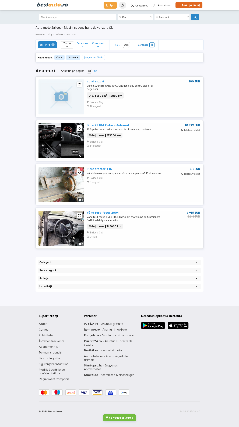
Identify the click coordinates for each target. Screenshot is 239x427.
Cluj (58, 57)
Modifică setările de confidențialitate (52, 371)
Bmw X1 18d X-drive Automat (108, 125)
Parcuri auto (164, 5)
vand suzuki (95, 81)
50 (95, 71)
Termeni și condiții (50, 352)
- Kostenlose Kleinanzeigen (109, 375)
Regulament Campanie (54, 379)
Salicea (72, 57)
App (112, 5)
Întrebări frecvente (51, 341)
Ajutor (43, 324)
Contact (44, 329)
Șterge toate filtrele (93, 57)
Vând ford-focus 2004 (103, 212)
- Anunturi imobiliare (105, 329)
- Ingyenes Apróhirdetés (101, 367)
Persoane (82, 45)
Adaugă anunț (190, 5)
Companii (98, 45)
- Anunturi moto (103, 350)
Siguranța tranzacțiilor (53, 364)
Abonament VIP (49, 346)
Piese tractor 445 (99, 169)
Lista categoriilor (50, 358)
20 (89, 71)
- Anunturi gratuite (103, 324)
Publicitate (46, 335)
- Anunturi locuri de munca (109, 335)
